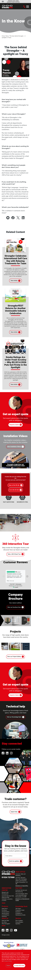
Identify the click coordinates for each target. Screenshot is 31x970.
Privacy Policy (8, 961)
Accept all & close (19, 965)
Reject (8, 965)
